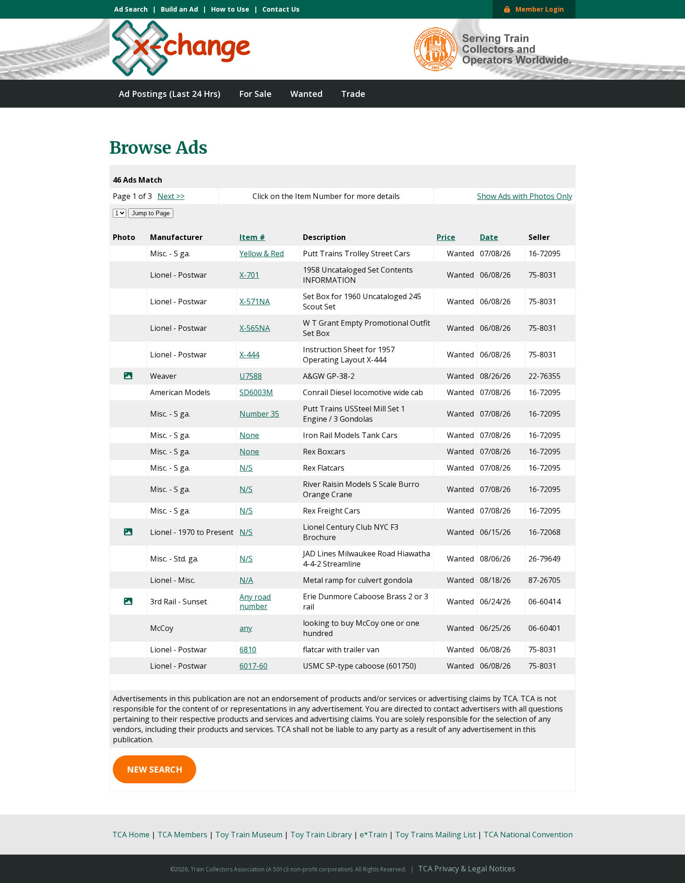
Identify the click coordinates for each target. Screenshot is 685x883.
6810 (248, 649)
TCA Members (182, 834)
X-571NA (255, 301)
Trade (353, 93)
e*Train (373, 834)
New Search (154, 769)
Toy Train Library (321, 834)
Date (489, 237)
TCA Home (131, 834)
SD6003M (256, 392)
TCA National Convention (528, 834)
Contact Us (281, 9)
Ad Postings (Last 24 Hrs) (169, 93)
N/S (246, 468)
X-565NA (255, 328)
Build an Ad (179, 9)
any (246, 628)
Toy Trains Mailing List (435, 834)
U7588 (251, 376)
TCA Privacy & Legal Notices (466, 868)
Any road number (255, 601)
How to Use (230, 9)
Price (446, 237)
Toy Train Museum (248, 834)
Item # (252, 237)
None (249, 435)
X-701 (249, 275)
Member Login (537, 9)
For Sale (255, 93)
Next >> (171, 196)
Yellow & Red (262, 253)
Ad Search (131, 9)
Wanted (306, 93)
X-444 (249, 354)
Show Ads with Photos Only (524, 196)
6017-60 (253, 666)
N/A (246, 580)
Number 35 (259, 414)
